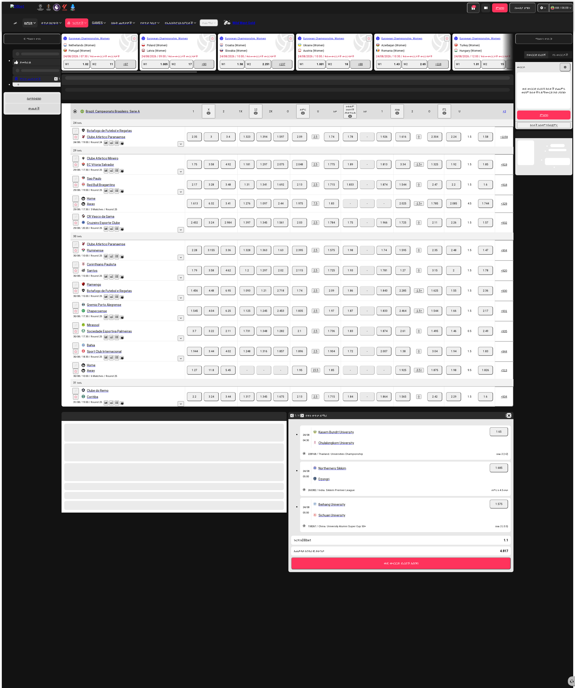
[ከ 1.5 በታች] (485, 136)
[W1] (194, 136)
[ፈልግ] (509, 82)
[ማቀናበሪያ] (543, 8)
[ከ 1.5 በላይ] (453, 136)
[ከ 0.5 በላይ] (453, 331)
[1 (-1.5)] (402, 164)
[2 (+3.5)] (434, 370)
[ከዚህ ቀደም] (56, 75)
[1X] (246, 136)
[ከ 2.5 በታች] (331, 136)
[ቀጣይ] (302, 415)
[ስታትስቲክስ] (106, 143)
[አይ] (383, 136)
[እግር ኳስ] (74, 82)
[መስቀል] (75, 131)
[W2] (228, 136)
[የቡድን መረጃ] (122, 143)
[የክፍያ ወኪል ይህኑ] (485, 7)
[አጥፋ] (509, 415)
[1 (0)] (402, 136)
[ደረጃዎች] (117, 143)
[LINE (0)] (66, 82)
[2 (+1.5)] (434, 164)
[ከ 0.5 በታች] (485, 331)
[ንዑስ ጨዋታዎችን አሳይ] (181, 144)
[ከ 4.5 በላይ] (453, 203)
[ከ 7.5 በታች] (331, 203)
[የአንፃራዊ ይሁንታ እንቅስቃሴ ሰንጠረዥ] (111, 143)
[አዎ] (350, 136)
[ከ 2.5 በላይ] (299, 136)
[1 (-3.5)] (402, 370)
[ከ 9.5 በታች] (485, 370)
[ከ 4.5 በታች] (485, 203)
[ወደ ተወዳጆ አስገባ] (134, 38)
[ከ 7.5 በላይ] (299, 203)
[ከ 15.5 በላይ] (299, 370)
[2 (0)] (434, 136)
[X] (211, 136)
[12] (263, 136)
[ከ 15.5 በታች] (331, 370)
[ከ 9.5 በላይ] (453, 370)
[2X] (280, 136)
